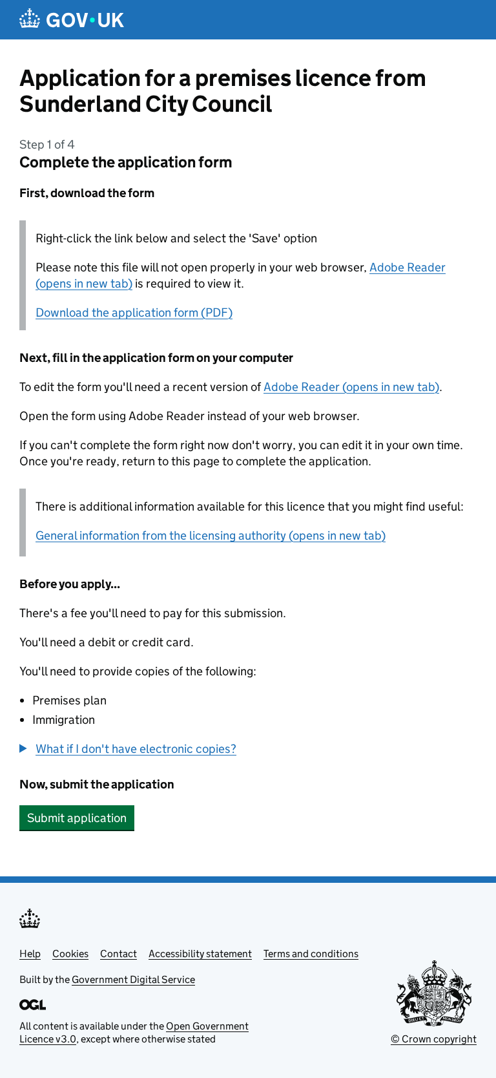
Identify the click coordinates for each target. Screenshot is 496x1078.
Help (30, 953)
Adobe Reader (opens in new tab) (351, 386)
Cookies (70, 953)
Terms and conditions (311, 953)
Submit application (77, 817)
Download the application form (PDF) (134, 312)
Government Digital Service (133, 979)
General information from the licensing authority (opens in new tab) (211, 535)
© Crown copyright (434, 1039)
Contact (118, 953)
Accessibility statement (200, 953)
